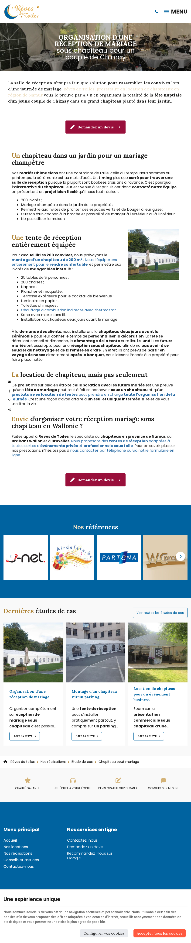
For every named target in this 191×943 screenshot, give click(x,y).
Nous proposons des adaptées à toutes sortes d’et (91, 443)
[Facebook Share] (9, 391)
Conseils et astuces (21, 860)
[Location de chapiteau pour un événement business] (158, 652)
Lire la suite (23, 736)
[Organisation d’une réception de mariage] (33, 652)
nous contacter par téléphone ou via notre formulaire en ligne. (93, 453)
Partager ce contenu (9, 409)
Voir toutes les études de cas (160, 612)
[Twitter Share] (9, 400)
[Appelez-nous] (156, 11)
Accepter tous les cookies (159, 933)
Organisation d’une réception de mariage (29, 694)
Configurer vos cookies (104, 933)
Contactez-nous (18, 866)
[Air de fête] (25, 557)
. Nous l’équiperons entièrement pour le (64, 262)
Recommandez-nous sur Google (89, 856)
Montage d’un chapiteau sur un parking (94, 694)
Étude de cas (82, 761)
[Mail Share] (9, 381)
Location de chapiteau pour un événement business (154, 694)
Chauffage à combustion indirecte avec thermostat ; (69, 310)
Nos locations (15, 847)
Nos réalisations (53, 761)
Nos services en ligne (92, 829)
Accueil (10, 840)
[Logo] (22, 11)
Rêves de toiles (22, 761)
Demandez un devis (95, 127)
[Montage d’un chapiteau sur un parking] (96, 652)
